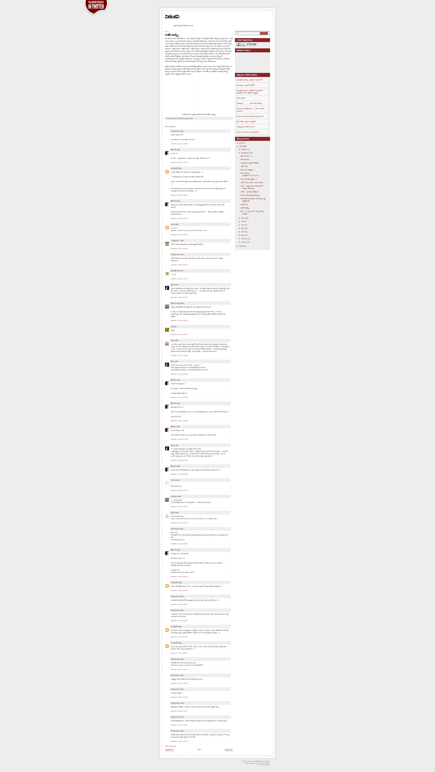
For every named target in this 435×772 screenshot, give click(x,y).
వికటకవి (172, 16)
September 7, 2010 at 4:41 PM (179, 741)
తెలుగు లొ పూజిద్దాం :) (248, 170)
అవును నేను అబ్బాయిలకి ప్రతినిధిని (248, 132)
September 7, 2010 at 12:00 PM (179, 474)
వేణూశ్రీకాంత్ (175, 271)
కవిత (172, 340)
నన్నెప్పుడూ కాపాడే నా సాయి (246, 127)
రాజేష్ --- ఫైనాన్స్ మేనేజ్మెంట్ (249, 192)
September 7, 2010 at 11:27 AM (179, 439)
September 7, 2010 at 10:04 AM (179, 355)
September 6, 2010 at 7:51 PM (179, 218)
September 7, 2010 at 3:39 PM (179, 576)
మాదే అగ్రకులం (241, 98)
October (244, 149)
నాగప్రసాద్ (174, 168)
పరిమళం (174, 496)
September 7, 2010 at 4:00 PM (179, 620)
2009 (241, 246)
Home (199, 749)
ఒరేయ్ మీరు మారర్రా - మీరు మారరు (252, 182)
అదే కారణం (244, 204)
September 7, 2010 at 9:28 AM (179, 320)
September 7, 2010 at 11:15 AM (179, 397)
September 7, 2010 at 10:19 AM (179, 374)
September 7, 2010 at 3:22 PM (179, 523)
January (244, 242)
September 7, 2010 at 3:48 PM (179, 604)
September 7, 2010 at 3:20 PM (179, 506)
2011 (241, 143)
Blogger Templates (250, 763)
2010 (241, 146)
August (243, 218)
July (242, 221)
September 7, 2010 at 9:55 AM (179, 334)
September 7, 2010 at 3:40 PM (179, 590)
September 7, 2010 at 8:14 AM (179, 297)
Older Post (228, 750)
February (244, 239)
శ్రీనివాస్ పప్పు (175, 303)
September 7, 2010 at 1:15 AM (179, 278)
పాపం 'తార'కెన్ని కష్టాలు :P (249, 179)
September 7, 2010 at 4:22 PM (179, 683)
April (242, 232)
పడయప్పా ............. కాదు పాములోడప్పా (249, 103)
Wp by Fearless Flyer (264, 765)
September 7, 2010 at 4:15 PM (179, 669)
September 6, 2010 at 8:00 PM (179, 234)
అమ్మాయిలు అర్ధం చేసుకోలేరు (246, 85)
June (243, 225)
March (243, 235)
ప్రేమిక (173, 512)
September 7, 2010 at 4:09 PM (179, 653)
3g (172, 326)
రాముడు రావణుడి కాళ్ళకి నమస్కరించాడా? (250, 116)
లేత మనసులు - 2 (246, 156)
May (242, 228)
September (245, 153)
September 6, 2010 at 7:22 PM (179, 162)
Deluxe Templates (265, 763)
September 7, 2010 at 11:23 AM (179, 420)
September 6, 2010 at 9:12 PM (179, 248)
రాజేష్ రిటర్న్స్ (172, 34)
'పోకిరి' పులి (244, 166)
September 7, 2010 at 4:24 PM (179, 697)
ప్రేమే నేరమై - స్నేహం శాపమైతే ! (246, 121)
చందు (173, 224)
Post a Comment (170, 746)
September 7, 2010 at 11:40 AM (179, 460)
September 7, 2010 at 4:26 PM (179, 725)
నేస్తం (172, 285)
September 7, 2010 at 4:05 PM (179, 636)
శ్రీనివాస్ (173, 150)
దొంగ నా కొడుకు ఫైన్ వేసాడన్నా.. (250, 195)
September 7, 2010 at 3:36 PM (179, 543)
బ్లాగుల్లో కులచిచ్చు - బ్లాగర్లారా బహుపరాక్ (249, 80)
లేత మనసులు (245, 159)
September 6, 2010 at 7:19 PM (179, 143)
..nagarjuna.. (175, 240)
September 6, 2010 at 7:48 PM (179, 195)
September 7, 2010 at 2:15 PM (179, 490)
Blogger (268, 761)
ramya (173, 480)
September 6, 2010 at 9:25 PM (179, 265)
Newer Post (169, 750)
